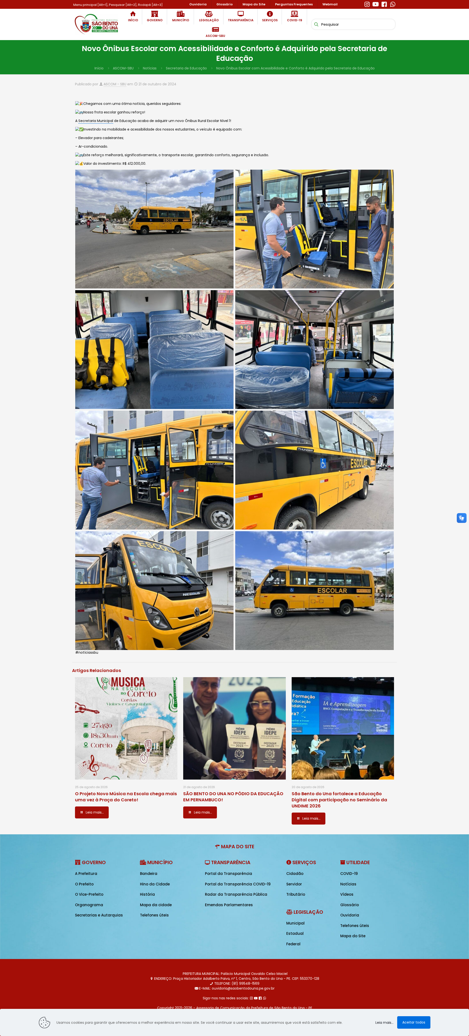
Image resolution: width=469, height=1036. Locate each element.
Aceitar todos (413, 1022)
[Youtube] (376, 3)
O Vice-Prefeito (89, 894)
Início (99, 68)
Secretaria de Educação (186, 68)
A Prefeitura (86, 873)
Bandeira (148, 873)
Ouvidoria (349, 915)
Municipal (295, 923)
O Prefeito (84, 884)
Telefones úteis (154, 915)
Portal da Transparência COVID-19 (238, 884)
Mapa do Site (352, 935)
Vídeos (346, 894)
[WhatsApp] (393, 3)
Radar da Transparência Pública (236, 894)
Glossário (349, 904)
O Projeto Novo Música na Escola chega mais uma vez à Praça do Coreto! (126, 797)
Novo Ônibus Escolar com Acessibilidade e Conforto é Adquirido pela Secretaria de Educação (295, 68)
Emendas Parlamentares (229, 904)
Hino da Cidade (155, 884)
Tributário (295, 894)
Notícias (150, 68)
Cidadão (294, 873)
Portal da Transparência (228, 873)
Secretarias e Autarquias (99, 915)
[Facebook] (384, 3)
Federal (293, 944)
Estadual (295, 933)
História (147, 894)
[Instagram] (367, 3)
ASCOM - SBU (115, 84)
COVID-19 (349, 873)
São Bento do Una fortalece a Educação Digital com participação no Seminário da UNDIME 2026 (339, 800)
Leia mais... (384, 1022)
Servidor (294, 884)
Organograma (89, 904)
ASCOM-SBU (123, 68)
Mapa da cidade (156, 904)
